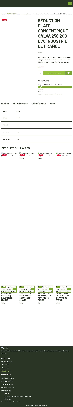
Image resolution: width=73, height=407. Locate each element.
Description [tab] (5, 103)
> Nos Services (5, 371)
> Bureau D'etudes (6, 361)
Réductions (36, 14)
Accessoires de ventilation (24, 14)
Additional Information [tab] (20, 103)
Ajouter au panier (54, 73)
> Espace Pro (5, 368)
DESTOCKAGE (11, 14)
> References (5, 365)
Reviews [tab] (53, 103)
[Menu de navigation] (70, 3)
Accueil (3, 14)
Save (5, 154)
